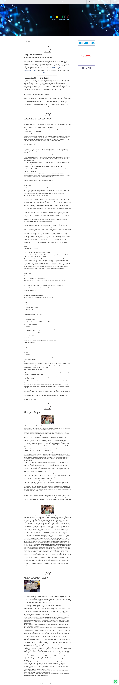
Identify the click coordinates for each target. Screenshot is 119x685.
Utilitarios (90, 2)
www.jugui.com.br (55, 67)
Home (63, 2)
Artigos (76, 2)
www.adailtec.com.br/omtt (41, 72)
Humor (83, 2)
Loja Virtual (114, 2)
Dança (70, 2)
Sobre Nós (106, 2)
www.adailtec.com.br (30, 70)
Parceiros (98, 2)
